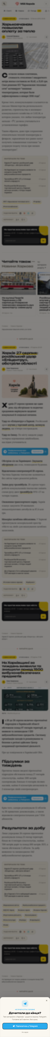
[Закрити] (46, 1000)
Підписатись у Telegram (27, 1026)
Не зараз (25, 1032)
